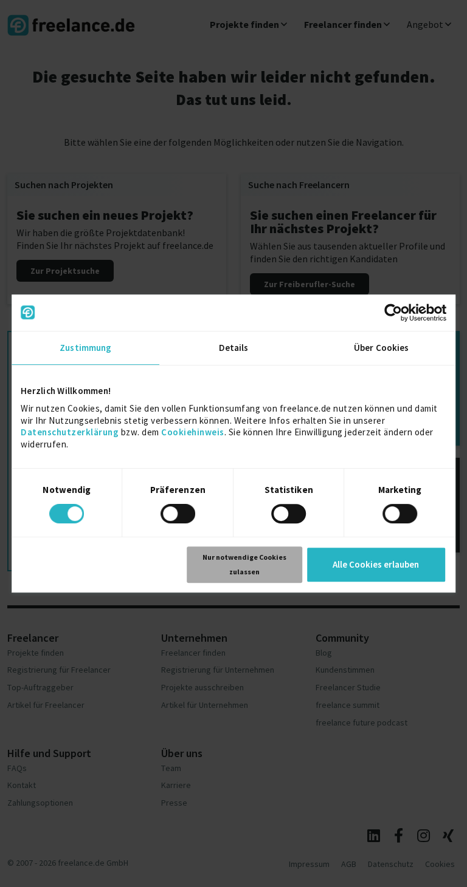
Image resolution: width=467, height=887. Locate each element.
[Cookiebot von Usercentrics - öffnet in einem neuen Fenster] (393, 313)
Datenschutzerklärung (70, 432)
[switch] (179, 515)
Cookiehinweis (192, 432)
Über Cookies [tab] (381, 347)
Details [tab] (234, 347)
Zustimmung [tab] (85, 347)
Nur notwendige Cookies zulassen (244, 564)
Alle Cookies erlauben (376, 564)
